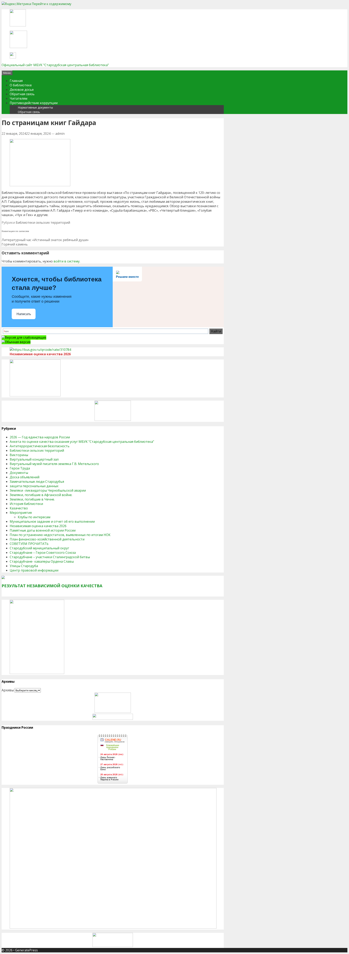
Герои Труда (20, 468)
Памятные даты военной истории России (43, 530)
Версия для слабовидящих (25, 337)
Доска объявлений (24, 477)
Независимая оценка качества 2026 (38, 526)
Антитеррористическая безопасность (39, 446)
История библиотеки (26, 504)
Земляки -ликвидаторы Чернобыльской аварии (48, 490)
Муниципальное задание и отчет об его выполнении (52, 521)
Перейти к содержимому (51, 4)
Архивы (8, 690)
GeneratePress (26, 950)
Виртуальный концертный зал (34, 459)
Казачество (19, 508)
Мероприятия (21, 512)
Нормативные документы (35, 107)
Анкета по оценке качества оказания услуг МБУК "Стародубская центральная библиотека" (82, 441)
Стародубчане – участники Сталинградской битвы (50, 557)
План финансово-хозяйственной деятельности (47, 539)
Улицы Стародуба (24, 566)
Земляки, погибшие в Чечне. (32, 499)
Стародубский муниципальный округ (39, 548)
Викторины (19, 455)
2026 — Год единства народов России (40, 437)
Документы (19, 472)
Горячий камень (15, 244)
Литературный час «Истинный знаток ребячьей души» (45, 240)
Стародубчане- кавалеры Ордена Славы (42, 561)
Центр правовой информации (34, 570)
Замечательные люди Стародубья (37, 481)
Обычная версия (17, 342)
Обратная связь (22, 94)
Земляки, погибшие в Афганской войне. (41, 495)
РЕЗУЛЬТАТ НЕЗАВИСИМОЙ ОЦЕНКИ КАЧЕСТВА (52, 585)
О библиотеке (21, 85)
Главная (16, 80)
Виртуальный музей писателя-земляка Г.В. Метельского (54, 464)
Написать (24, 314)
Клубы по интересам (34, 517)
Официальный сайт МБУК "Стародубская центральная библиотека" (55, 65)
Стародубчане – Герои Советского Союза (43, 552)
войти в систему (67, 261)
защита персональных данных (34, 486)
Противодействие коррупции (34, 103)
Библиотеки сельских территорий (43, 222)
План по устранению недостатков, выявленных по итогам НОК (60, 535)
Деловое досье (22, 89)
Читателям (18, 98)
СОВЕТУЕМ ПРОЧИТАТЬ (29, 543)
